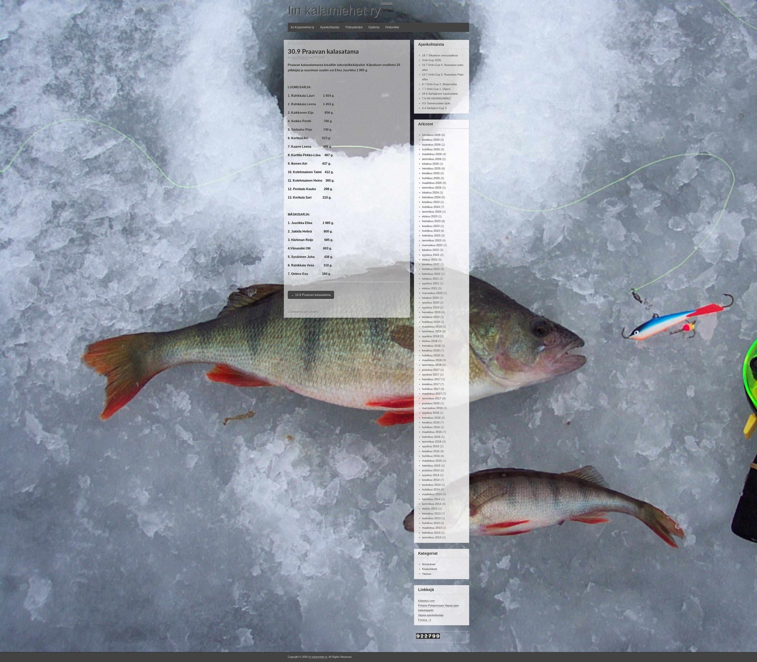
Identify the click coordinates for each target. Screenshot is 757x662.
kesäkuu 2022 (431, 264)
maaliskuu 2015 (432, 460)
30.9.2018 (318, 57)
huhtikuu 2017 (431, 388)
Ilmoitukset (428, 564)
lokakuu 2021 (430, 278)
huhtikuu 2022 (431, 269)
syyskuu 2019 (430, 307)
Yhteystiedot (354, 27)
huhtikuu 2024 (431, 206)
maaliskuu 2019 (432, 326)
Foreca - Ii (424, 619)
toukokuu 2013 (431, 518)
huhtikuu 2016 (431, 427)
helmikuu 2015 (431, 465)
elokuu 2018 (429, 341)
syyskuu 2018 (430, 336)
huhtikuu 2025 (431, 178)
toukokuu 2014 (431, 484)
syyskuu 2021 (430, 283)
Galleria (373, 27)
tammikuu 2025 (431, 187)
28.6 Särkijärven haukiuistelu (440, 93)
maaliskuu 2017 (432, 393)
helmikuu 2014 (431, 499)
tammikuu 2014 (431, 503)
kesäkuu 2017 (431, 384)
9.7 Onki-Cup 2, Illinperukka (439, 84)
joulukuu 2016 (431, 403)
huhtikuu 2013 (431, 523)
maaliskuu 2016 (432, 431)
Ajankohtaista (329, 27)
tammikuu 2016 (431, 441)
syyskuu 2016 (430, 412)
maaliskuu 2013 (432, 527)
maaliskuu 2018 (432, 360)
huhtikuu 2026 (431, 149)
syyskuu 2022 (430, 254)
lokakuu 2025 (430, 163)
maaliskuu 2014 (432, 494)
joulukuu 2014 (431, 470)
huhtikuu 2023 (431, 230)
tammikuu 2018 (431, 364)
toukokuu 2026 (431, 144)
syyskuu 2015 (430, 446)
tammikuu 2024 (431, 211)
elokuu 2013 (429, 508)
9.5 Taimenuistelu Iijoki (436, 103)
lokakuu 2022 (430, 249)
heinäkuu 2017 (431, 379)
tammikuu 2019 (431, 331)
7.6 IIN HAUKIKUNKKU (436, 98)
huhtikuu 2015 (431, 456)
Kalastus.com (426, 600)
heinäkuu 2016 (431, 417)
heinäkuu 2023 (431, 221)
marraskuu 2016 (432, 408)
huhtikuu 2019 (431, 321)
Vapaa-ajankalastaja (430, 615)
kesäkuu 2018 (431, 350)
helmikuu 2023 (431, 235)
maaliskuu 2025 (432, 182)
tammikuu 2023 (431, 240)
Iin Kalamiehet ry (302, 27)
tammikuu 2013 (431, 537)
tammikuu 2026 (431, 159)
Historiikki (392, 27)
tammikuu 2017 (431, 398)
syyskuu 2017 (430, 374)
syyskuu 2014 (430, 475)
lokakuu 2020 (430, 297)
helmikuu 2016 (431, 436)
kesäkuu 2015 (431, 451)
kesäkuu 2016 (431, 422)
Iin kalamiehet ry (334, 10)
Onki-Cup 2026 (431, 60)
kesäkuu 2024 (431, 202)
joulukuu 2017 (431, 369)
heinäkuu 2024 (431, 197)
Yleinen (297, 44)
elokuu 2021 (429, 288)
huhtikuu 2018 (431, 355)
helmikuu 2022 (431, 273)
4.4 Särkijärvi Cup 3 (434, 108)
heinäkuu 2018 (431, 345)
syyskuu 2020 (430, 302)
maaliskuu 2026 (432, 154)
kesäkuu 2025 (431, 173)
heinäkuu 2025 (431, 168)
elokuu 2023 (429, 216)
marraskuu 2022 (432, 245)
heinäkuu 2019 (431, 312)
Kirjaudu (386, 2)
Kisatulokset (429, 568)
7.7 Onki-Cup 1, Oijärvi (436, 89)
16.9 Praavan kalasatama (311, 295)
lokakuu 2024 (430, 192)
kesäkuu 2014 (431, 479)
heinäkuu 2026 (431, 134)
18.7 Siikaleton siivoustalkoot (440, 55)
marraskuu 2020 (432, 293)
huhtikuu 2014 (431, 489)
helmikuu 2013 (431, 532)
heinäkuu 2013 (431, 513)
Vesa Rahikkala (300, 57)
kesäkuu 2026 (431, 139)
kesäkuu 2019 (431, 316)
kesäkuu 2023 (431, 226)
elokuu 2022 (429, 259)
